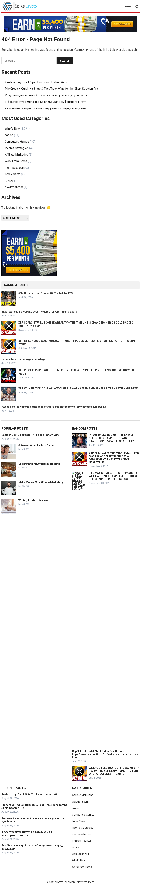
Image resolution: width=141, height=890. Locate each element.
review (9, 180)
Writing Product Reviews (33, 500)
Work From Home (16, 161)
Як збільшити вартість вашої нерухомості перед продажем (45, 108)
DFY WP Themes (85, 882)
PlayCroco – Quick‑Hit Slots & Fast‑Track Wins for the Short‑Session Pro (51, 88)
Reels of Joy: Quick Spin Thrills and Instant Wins (36, 82)
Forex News (12, 174)
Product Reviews (81, 840)
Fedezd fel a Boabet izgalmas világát (23, 359)
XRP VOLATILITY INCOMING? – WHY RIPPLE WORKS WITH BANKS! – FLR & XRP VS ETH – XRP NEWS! (78, 388)
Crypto (59, 882)
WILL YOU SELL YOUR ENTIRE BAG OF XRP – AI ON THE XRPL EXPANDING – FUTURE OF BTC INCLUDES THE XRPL (114, 770)
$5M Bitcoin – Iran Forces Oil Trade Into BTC (45, 293)
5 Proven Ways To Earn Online (36, 445)
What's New (12, 128)
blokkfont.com (14, 187)
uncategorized (80, 853)
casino (9, 135)
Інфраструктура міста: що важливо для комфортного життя (45, 102)
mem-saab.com (15, 167)
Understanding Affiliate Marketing (39, 463)
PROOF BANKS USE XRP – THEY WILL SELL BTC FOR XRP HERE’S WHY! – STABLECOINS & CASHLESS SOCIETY (111, 438)
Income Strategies (16, 148)
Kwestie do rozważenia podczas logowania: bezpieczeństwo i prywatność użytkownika (53, 406)
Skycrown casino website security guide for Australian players (39, 311)
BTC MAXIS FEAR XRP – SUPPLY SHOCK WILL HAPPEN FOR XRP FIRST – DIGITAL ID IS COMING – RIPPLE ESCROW (113, 476)
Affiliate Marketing (16, 154)
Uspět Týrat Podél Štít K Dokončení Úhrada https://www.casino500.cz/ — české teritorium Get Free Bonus (105, 754)
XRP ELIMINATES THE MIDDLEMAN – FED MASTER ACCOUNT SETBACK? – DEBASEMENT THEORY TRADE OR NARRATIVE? (114, 458)
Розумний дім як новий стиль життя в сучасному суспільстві (46, 95)
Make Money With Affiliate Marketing (40, 482)
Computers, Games (17, 141)
